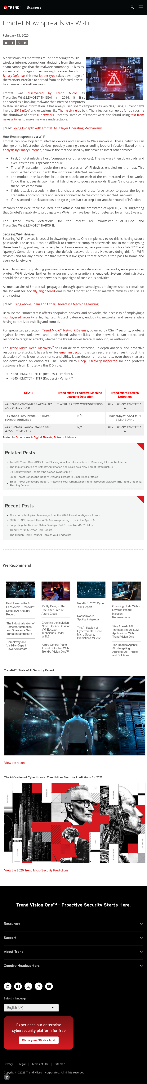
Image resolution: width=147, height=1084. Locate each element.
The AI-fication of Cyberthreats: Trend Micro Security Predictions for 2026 (89, 633)
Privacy (8, 1064)
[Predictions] (74, 821)
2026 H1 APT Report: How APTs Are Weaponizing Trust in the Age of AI (51, 520)
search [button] (132, 7)
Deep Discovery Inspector (97, 361)
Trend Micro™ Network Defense (65, 330)
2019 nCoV (22, 110)
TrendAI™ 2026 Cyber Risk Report (31, 529)
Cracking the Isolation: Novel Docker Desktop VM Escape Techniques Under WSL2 (56, 629)
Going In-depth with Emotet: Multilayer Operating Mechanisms (58, 128)
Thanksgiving (67, 110)
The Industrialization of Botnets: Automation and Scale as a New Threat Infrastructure (60, 466)
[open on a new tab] (28, 986)
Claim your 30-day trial (37, 1039)
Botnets (59, 437)
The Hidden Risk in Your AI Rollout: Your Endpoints (39, 534)
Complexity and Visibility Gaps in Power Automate (17, 645)
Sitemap (60, 1064)
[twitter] (19, 42)
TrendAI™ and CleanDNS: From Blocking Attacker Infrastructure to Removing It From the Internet (67, 462)
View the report (14, 761)
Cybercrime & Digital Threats (34, 437)
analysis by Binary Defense (22, 150)
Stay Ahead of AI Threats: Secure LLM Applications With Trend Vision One (125, 631)
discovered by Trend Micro (52, 93)
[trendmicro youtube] (49, 986)
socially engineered (41, 291)
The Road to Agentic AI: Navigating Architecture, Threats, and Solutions (125, 650)
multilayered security (18, 317)
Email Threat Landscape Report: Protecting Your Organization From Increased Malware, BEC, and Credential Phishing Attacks (74, 483)
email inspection (71, 352)
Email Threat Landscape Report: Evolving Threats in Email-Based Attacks (52, 476)
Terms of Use (40, 1064)
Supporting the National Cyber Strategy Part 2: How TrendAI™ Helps (50, 525)
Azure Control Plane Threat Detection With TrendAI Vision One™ (55, 648)
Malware (70, 437)
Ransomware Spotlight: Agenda (88, 617)
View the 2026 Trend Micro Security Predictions (36, 869)
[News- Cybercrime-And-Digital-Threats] (6, 42)
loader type (47, 76)
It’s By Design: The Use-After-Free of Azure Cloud (53, 610)
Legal (22, 1064)
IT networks (45, 115)
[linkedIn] (25, 42)
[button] (31, 1008)
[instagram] (38, 986)
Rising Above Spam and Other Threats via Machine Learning (56, 304)
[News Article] (74, 714)
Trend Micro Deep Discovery (32, 348)
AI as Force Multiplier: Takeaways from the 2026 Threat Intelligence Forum (53, 515)
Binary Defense (14, 76)
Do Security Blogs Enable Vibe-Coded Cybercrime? (39, 471)
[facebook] (12, 42)
